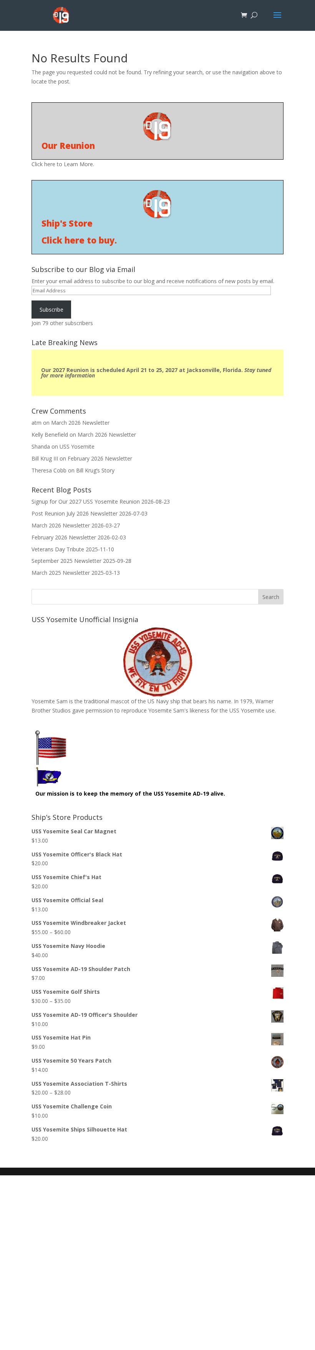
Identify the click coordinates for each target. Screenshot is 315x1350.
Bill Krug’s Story (95, 470)
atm (36, 422)
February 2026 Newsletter (100, 458)
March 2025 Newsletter (61, 572)
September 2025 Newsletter (66, 560)
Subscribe (51, 309)
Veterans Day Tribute (58, 549)
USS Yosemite (77, 446)
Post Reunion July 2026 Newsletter (75, 513)
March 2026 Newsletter (80, 422)
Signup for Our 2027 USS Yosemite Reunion (86, 501)
